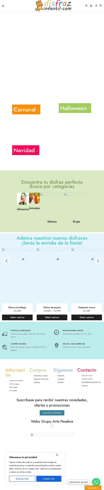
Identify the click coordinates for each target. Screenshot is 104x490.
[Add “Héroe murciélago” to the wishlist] (26, 253)
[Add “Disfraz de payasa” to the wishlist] (61, 253)
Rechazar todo (22, 478)
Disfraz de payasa (52, 307)
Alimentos (23, 209)
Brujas (76, 222)
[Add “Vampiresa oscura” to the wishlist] (95, 253)
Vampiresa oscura (86, 307)
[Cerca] (60, 454)
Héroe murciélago (17, 307)
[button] (52, 425)
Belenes (52, 222)
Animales (34, 208)
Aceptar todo (49, 478)
